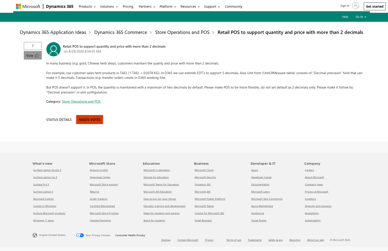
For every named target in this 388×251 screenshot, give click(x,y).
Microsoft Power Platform (210, 198)
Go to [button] (360, 16)
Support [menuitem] (210, 6)
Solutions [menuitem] (107, 6)
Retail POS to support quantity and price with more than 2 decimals (290, 32)
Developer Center (261, 177)
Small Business (203, 220)
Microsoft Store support (104, 184)
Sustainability (313, 220)
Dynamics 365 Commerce (120, 32)
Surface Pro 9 (41, 184)
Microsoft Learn (260, 191)
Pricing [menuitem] (128, 6)
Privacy (209, 240)
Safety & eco (275, 240)
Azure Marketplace (262, 206)
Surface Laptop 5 (43, 191)
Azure (254, 170)
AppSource (257, 213)
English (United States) (52, 235)
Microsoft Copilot (43, 198)
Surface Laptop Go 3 (45, 177)
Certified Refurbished (102, 206)
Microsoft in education (156, 170)
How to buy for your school (159, 198)
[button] (349, 5)
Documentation (260, 184)
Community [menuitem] (233, 6)
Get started (375, 6)
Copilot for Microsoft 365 (209, 213)
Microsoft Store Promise (104, 213)
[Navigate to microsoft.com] (28, 6)
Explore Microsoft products (49, 213)
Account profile (99, 170)
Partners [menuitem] (145, 6)
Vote (30, 55)
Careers (309, 170)
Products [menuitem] (85, 6)
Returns (94, 191)
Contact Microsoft (187, 240)
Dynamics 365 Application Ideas (53, 32)
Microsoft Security (205, 177)
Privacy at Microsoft (316, 191)
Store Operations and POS (182, 32)
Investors (310, 198)
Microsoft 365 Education (157, 191)
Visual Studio (259, 220)
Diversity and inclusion (318, 206)
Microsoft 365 (203, 191)
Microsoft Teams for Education (161, 184)
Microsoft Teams (204, 206)
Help (345, 16)
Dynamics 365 (59, 6)
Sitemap (166, 240)
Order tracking (98, 198)
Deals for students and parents (161, 213)
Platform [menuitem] (166, 6)
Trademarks (255, 240)
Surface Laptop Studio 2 (47, 170)
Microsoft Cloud (204, 170)
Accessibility (312, 213)
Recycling (294, 240)
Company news (314, 184)
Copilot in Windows (44, 206)
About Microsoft (314, 177)
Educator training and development (164, 206)
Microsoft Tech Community (267, 198)
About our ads (315, 240)
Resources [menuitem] (188, 6)
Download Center (100, 177)
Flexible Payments (100, 220)
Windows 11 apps (43, 220)
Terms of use (233, 240)
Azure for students (154, 220)
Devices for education (156, 177)
